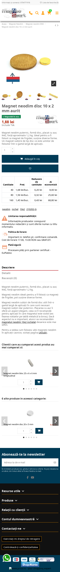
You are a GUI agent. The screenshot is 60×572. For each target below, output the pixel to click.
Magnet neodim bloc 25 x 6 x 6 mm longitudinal (20, 374)
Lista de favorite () (50, 2)
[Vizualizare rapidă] (35, 369)
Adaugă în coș (32, 158)
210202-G (31, 209)
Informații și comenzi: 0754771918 (16, 2)
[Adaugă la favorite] (30, 168)
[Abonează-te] (55, 462)
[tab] (30, 279)
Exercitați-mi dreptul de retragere (22, 538)
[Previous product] (56, 25)
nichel (15, 209)
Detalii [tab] (6, 273)
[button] (23, 388)
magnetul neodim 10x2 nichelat (19, 322)
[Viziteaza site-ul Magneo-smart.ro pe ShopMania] (30, 564)
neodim (6, 209)
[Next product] (57, 25)
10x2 (22, 209)
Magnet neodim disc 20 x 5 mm (18, 424)
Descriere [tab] (8, 267)
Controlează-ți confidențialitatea (21, 547)
